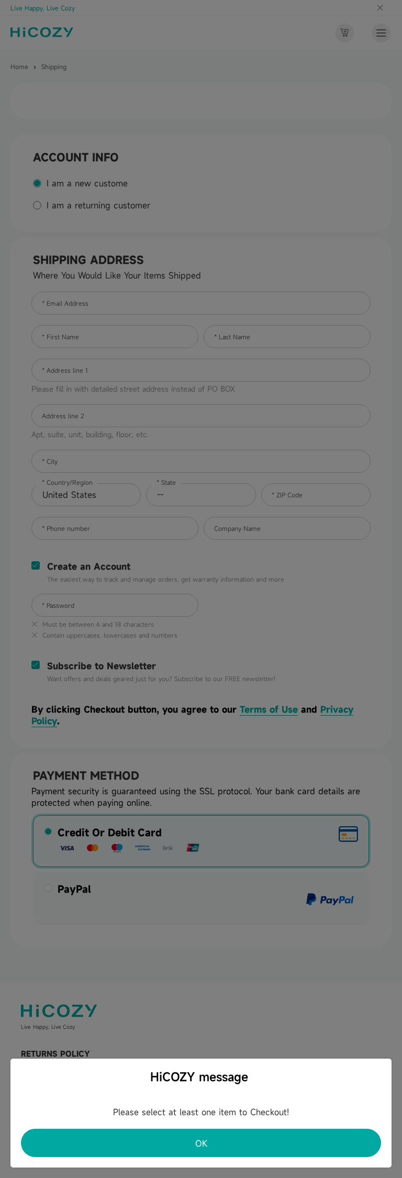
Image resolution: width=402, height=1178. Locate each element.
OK (201, 1143)
